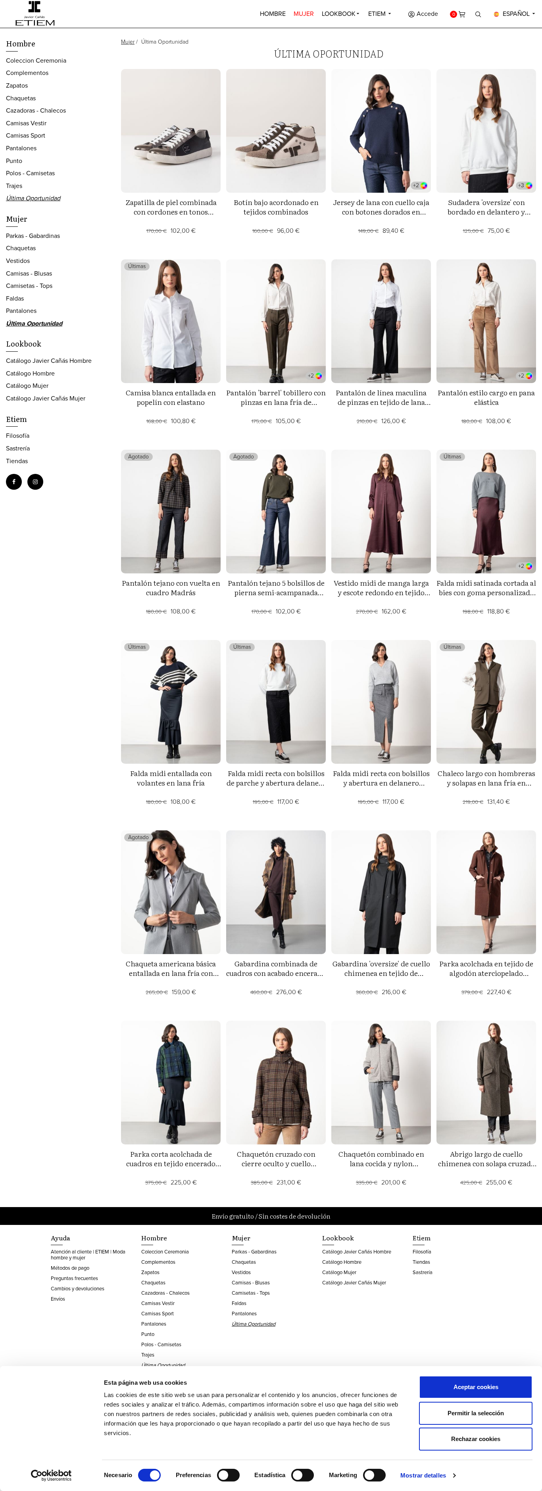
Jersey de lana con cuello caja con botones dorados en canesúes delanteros (381, 211)
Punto (14, 160)
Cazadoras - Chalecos (36, 110)
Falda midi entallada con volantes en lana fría (171, 778)
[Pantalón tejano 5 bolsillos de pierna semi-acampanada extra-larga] (276, 511)
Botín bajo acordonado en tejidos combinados (276, 207)
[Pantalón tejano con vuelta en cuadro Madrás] (171, 511)
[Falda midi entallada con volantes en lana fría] (171, 702)
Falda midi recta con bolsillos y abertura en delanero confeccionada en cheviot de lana (381, 787)
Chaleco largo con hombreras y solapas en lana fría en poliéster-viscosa (486, 782)
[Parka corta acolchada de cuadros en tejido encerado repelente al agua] (171, 1082)
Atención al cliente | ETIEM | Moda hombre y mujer (88, 1254)
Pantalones (21, 148)
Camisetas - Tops (29, 285)
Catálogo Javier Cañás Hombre (49, 360)
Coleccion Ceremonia (36, 60)
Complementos (27, 72)
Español (516, 13)
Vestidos (18, 260)
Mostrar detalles (423, 1475)
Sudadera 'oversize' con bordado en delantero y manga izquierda (486, 211)
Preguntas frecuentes (74, 1278)
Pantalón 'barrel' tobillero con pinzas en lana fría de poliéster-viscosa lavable (276, 402)
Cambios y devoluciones (77, 1288)
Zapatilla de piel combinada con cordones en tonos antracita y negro (171, 211)
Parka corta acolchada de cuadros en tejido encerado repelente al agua (170, 1163)
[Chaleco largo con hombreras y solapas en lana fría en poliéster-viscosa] (486, 702)
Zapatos (17, 85)
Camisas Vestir (26, 123)
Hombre (273, 13)
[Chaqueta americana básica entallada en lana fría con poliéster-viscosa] (171, 892)
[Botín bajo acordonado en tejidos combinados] (276, 131)
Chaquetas (21, 98)
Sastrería (18, 448)
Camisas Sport (25, 135)
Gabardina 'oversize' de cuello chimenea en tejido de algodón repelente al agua (381, 973)
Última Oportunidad (33, 198)
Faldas (15, 298)
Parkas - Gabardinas (33, 235)
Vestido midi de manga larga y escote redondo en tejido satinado (381, 592)
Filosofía (17, 435)
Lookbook (339, 13)
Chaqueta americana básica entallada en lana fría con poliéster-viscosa (171, 973)
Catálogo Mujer (27, 385)
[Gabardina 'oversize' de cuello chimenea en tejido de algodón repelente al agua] (381, 892)
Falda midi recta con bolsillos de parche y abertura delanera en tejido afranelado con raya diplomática (276, 787)
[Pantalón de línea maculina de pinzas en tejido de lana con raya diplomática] (381, 321)
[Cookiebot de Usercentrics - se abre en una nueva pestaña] (51, 1475)
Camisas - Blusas (29, 273)
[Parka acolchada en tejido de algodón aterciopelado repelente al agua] (486, 892)
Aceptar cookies (476, 1387)
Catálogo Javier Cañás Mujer (45, 398)
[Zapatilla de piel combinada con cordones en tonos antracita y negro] (171, 131)
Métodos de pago (70, 1268)
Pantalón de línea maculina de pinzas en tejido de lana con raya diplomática (381, 402)
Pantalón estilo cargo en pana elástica (486, 397)
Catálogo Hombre (30, 373)
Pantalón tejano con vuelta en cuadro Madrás (171, 587)
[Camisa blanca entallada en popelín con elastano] (171, 321)
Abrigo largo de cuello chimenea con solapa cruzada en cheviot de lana (486, 1163)
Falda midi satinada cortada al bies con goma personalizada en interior (486, 592)
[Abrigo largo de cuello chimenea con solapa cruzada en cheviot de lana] (486, 1082)
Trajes (14, 185)
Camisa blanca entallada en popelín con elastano (171, 397)
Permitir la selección (476, 1413)
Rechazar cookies (475, 1438)
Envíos (58, 1299)
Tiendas (17, 461)
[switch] (228, 1475)
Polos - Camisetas (30, 173)
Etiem (377, 13)
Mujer (304, 13)
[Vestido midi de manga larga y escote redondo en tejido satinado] (381, 511)
